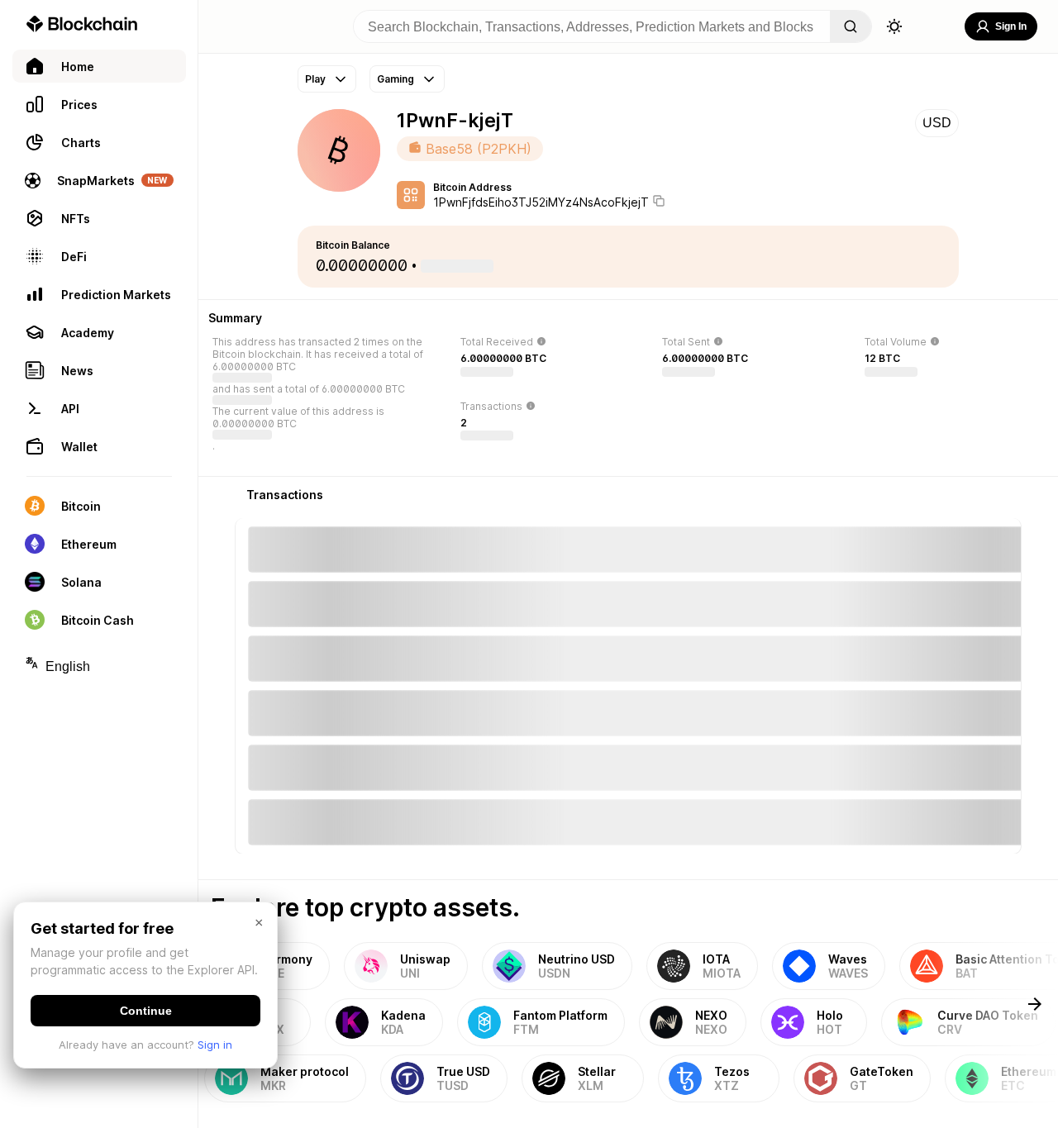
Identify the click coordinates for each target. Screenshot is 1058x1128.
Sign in (215, 1044)
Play (315, 79)
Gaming (395, 79)
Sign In (1011, 26)
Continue (146, 1010)
